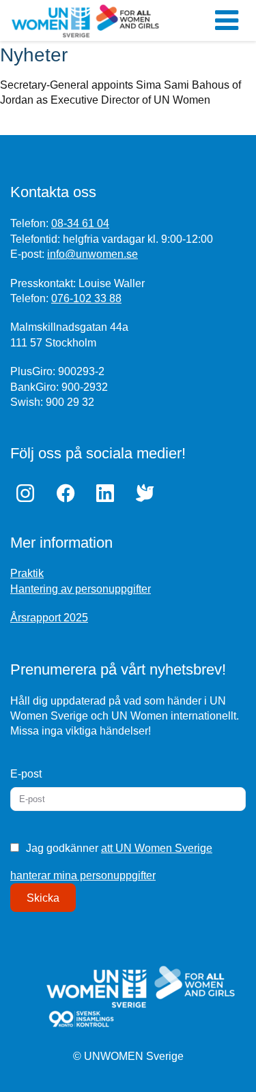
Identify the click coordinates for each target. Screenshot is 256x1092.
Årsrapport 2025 (49, 617)
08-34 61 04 (80, 223)
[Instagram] (28, 493)
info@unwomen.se (92, 254)
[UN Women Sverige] (85, 20)
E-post (26, 774)
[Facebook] (68, 493)
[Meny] (227, 20)
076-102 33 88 (86, 298)
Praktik (27, 573)
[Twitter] (148, 493)
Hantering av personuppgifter (80, 589)
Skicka (43, 898)
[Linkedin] (108, 493)
